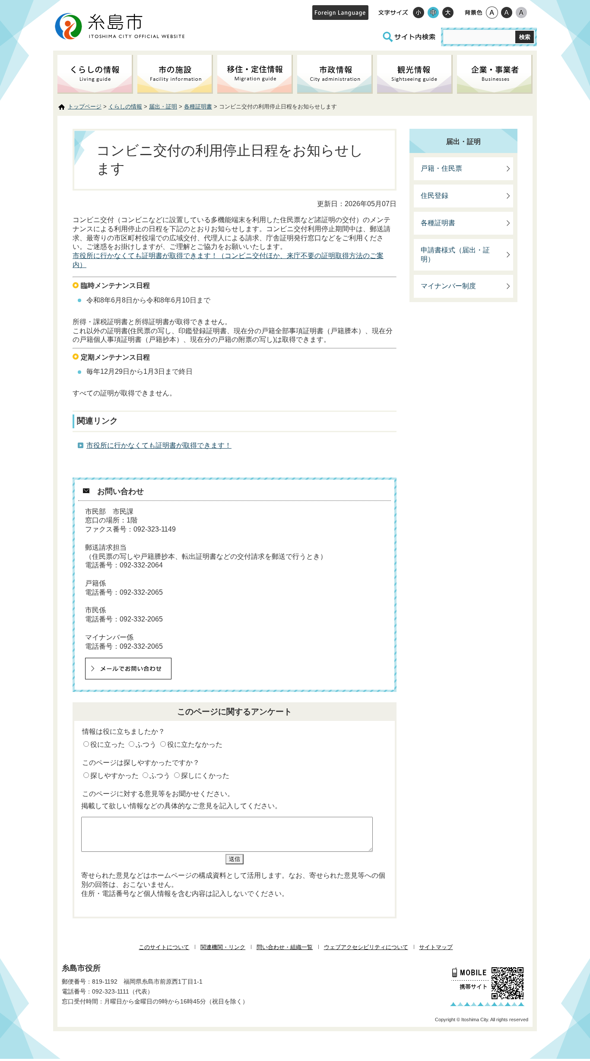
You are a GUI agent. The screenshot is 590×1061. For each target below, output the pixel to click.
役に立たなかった (194, 744)
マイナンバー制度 (448, 286)
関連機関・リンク (222, 947)
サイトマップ (436, 947)
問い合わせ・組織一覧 (285, 947)
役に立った (107, 744)
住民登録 (434, 195)
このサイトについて (164, 947)
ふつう (146, 744)
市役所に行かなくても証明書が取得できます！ (159, 445)
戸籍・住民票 (441, 168)
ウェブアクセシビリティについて (366, 947)
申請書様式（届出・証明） (455, 254)
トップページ (85, 106)
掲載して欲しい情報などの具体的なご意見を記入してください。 (181, 805)
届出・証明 (163, 106)
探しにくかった (205, 775)
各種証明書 (198, 106)
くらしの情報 (125, 106)
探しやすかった (114, 775)
